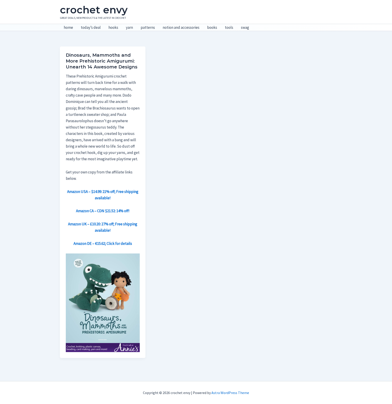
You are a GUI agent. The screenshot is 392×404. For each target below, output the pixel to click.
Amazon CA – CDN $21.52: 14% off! (103, 210)
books (212, 27)
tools (229, 27)
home (68, 27)
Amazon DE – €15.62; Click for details (103, 243)
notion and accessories (181, 27)
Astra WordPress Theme (230, 392)
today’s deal (91, 27)
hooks (113, 27)
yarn (129, 27)
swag (245, 27)
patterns (148, 27)
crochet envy (93, 10)
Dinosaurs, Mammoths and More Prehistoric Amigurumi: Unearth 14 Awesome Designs (101, 61)
